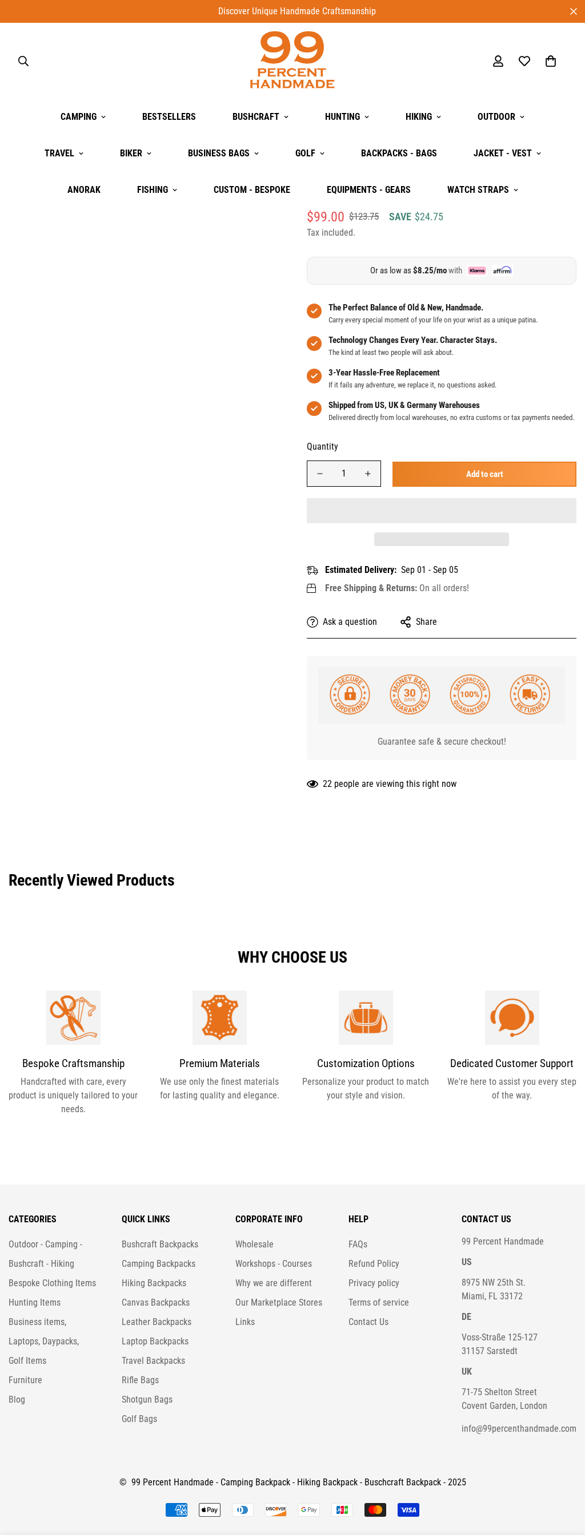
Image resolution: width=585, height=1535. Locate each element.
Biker (131, 153)
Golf (305, 153)
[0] (551, 61)
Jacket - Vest (503, 153)
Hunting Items (35, 1302)
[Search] (23, 61)
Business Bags (219, 153)
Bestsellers (169, 116)
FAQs (357, 1244)
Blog (17, 1399)
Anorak (84, 189)
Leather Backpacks (156, 1321)
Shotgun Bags (147, 1399)
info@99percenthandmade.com (519, 1428)
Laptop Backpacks (155, 1341)
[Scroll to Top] (563, 1473)
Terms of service (378, 1302)
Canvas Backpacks (156, 1302)
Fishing (152, 189)
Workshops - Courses (273, 1263)
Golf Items (27, 1360)
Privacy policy (373, 1283)
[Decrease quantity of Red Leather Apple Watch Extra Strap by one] (319, 473)
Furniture (25, 1380)
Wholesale (254, 1244)
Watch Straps (478, 189)
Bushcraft (256, 116)
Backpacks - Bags (399, 153)
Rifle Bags (140, 1380)
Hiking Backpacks (154, 1283)
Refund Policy (373, 1263)
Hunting (342, 116)
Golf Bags (139, 1418)
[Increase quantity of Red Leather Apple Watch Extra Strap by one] (367, 473)
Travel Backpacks (153, 1360)
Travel (59, 153)
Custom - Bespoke (252, 189)
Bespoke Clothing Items (52, 1283)
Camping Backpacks (158, 1263)
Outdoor (496, 116)
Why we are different (273, 1283)
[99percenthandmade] (292, 61)
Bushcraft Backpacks (160, 1244)
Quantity (322, 446)
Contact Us (368, 1321)
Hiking (419, 116)
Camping (79, 116)
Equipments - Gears (369, 189)
